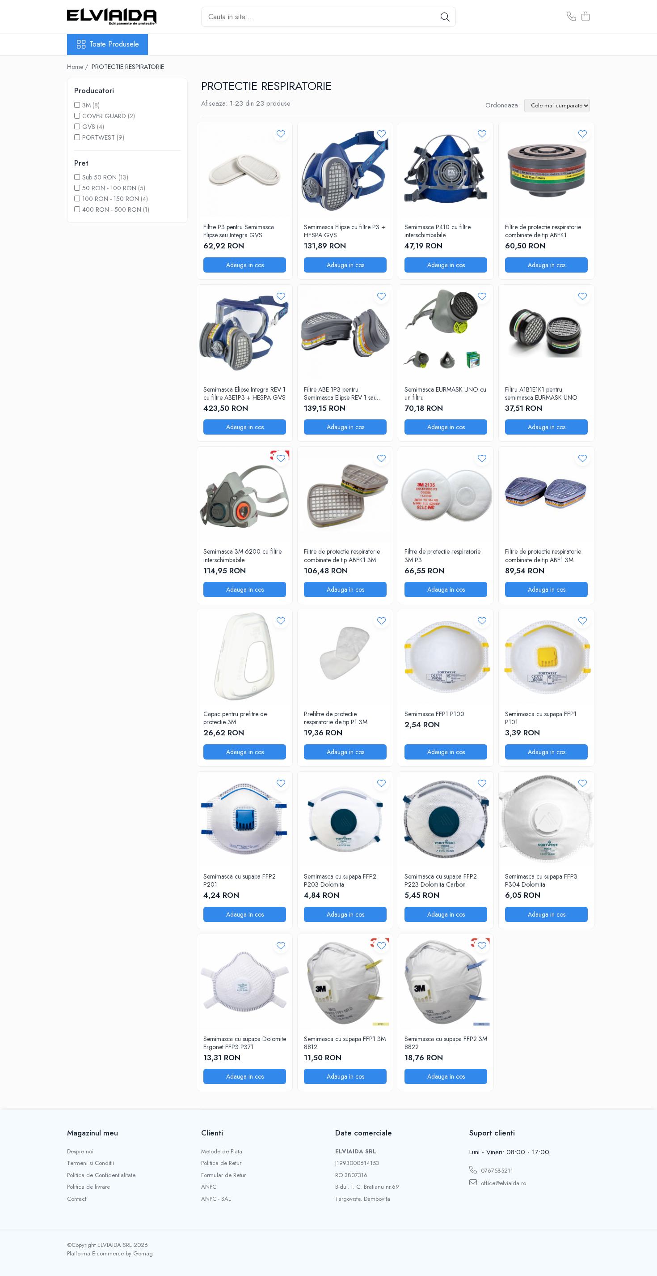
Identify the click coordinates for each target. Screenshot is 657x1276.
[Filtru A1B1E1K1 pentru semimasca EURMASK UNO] (546, 332)
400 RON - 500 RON (111, 209)
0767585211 (496, 1170)
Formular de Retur (223, 1175)
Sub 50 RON (99, 177)
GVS (88, 126)
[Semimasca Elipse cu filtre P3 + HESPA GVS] (345, 170)
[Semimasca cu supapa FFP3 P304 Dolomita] (546, 819)
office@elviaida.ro (502, 1183)
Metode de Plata (221, 1152)
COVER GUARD (104, 115)
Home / (78, 66)
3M (86, 105)
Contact (76, 1199)
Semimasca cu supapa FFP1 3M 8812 (345, 1043)
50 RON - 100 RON (109, 188)
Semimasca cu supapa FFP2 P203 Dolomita (340, 880)
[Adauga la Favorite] (281, 133)
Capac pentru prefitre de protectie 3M (235, 718)
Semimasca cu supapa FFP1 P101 (541, 718)
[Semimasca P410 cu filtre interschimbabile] (445, 170)
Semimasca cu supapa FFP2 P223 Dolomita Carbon (440, 880)
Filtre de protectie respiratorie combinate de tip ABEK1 (543, 231)
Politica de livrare (88, 1187)
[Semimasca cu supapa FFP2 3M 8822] (445, 981)
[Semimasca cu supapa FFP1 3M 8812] (345, 981)
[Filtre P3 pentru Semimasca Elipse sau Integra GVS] (244, 170)
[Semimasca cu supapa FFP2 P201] (244, 819)
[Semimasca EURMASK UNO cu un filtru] (445, 332)
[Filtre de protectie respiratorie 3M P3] (445, 494)
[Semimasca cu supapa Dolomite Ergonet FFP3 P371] (244, 981)
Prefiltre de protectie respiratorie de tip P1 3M (335, 718)
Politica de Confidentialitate (101, 1175)
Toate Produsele (114, 44)
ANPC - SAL (216, 1199)
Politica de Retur (221, 1163)
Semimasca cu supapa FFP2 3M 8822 (445, 1043)
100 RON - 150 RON (110, 198)
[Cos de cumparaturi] (585, 17)
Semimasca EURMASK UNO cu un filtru (445, 393)
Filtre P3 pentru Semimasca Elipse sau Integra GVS (238, 231)
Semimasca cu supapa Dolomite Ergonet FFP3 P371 (244, 1043)
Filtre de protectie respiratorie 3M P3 (442, 555)
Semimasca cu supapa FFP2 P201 (239, 880)
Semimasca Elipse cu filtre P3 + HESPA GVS (344, 231)
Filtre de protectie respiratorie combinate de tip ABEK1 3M (342, 555)
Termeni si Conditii (90, 1163)
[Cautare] (445, 17)
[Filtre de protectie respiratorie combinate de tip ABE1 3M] (546, 494)
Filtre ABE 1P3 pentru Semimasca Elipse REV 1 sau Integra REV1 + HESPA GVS (341, 393)
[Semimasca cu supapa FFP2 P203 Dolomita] (345, 819)
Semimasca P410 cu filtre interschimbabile (437, 231)
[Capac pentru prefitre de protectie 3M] (244, 656)
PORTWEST (98, 137)
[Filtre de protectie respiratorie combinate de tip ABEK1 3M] (345, 494)
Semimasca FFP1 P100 (434, 714)
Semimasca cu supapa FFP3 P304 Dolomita (541, 880)
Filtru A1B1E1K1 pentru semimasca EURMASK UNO (541, 393)
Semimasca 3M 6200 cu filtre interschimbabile (242, 555)
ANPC (208, 1187)
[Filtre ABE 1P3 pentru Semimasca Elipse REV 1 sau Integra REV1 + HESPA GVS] (345, 332)
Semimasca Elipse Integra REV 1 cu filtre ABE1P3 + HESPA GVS (244, 393)
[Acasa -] (111, 16)
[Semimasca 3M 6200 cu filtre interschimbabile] (244, 494)
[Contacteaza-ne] (571, 17)
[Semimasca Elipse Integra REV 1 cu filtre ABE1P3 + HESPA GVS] (244, 332)
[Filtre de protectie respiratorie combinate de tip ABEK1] (546, 170)
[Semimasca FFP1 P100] (445, 656)
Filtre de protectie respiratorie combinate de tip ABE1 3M (543, 555)
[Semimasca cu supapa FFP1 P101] (546, 656)
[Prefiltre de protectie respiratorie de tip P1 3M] (345, 656)
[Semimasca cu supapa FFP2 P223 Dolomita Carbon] (445, 819)
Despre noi (80, 1152)
